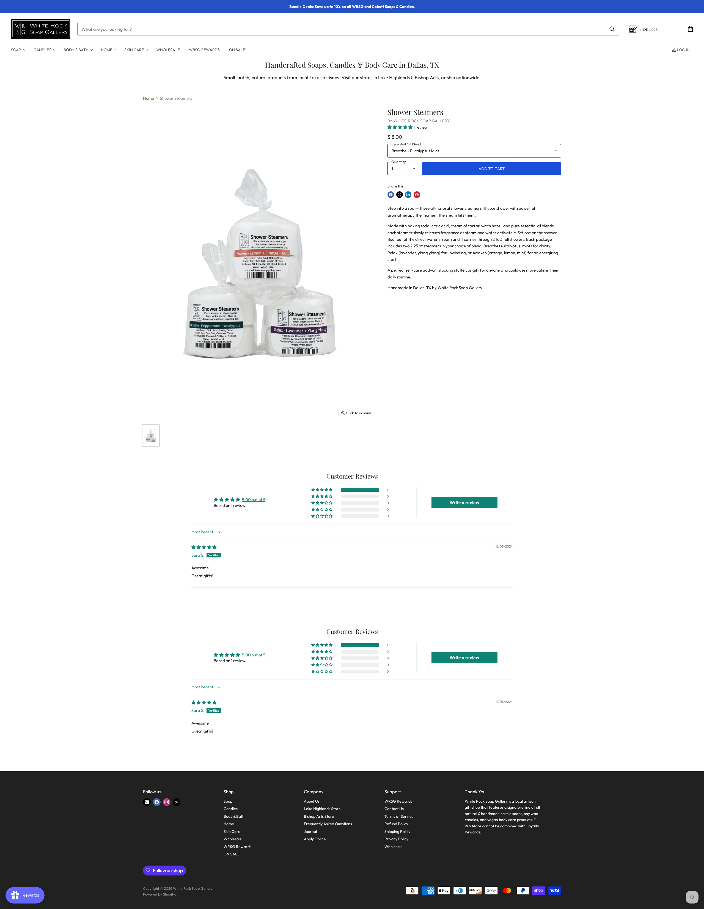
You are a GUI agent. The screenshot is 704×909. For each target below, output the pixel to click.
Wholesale (168, 49)
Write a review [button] (464, 502)
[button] (400, 127)
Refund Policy (396, 823)
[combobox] (341, 29)
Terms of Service (399, 816)
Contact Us (394, 808)
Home (107, 49)
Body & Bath (77, 49)
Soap (16, 49)
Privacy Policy (396, 838)
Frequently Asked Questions (328, 823)
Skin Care (134, 49)
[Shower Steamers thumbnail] (150, 435)
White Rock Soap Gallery (422, 120)
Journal (310, 831)
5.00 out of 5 (253, 499)
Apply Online (315, 838)
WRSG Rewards (204, 49)
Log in (683, 49)
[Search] (612, 29)
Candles (43, 49)
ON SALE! (237, 49)
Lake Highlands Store (322, 808)
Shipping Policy (397, 831)
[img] (203, 547)
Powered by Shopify (159, 894)
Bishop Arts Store (319, 816)
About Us (312, 801)
